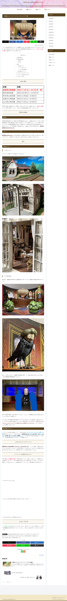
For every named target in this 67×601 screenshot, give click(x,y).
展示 (18, 64)
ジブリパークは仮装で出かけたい (23, 74)
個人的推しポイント (22, 71)
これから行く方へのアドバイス (23, 72)
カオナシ (19, 534)
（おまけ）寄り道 (20, 76)
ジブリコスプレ (31, 534)
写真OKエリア (21, 66)
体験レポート (5, 534)
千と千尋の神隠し (5, 537)
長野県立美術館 (20, 59)
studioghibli (15, 534)
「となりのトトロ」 (23, 67)
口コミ (11, 537)
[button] (40, 42)
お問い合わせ (55, 597)
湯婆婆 (14, 537)
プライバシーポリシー (61, 597)
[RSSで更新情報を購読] (24, 551)
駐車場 (19, 60)
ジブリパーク (37, 534)
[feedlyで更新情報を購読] (22, 551)
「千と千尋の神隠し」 (23, 69)
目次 (22, 55)
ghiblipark (10, 534)
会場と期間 (19, 57)
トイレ (19, 62)
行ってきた (18, 537)
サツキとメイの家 (25, 534)
